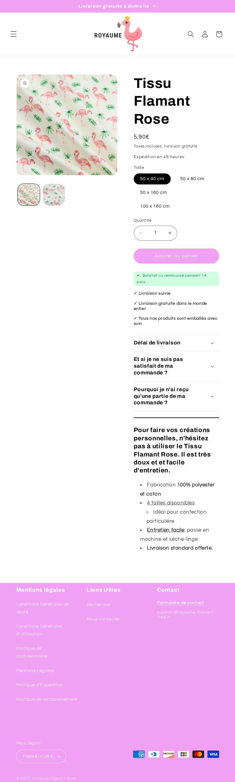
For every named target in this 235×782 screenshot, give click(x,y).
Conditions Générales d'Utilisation (39, 630)
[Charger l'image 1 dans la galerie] (29, 195)
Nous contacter (103, 619)
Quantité (143, 220)
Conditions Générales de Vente (42, 608)
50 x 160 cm (153, 192)
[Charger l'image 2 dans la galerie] (54, 195)
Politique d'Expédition (39, 685)
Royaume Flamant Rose (54, 778)
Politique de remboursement (46, 699)
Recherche (98, 604)
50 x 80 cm (192, 178)
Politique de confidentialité (31, 652)
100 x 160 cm (155, 206)
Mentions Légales (35, 670)
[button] (13, 34)
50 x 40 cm (152, 178)
